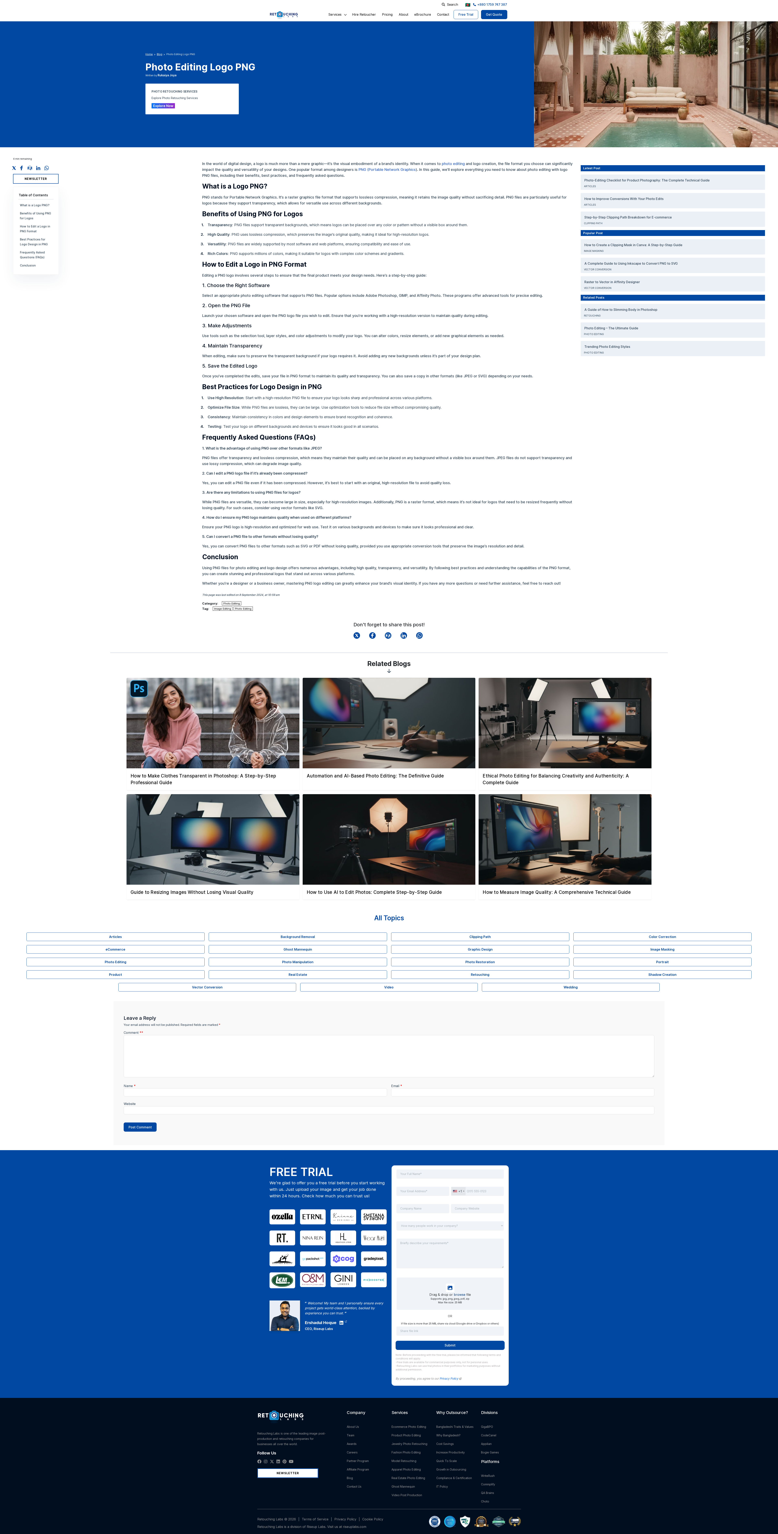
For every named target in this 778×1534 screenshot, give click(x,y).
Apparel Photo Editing (406, 1469)
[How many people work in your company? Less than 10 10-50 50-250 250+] (450, 1228)
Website (130, 1104)
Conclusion (28, 265)
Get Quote (494, 14)
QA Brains (487, 1493)
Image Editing (222, 608)
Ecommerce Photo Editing (409, 1426)
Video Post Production (407, 1495)
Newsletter (36, 178)
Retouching (592, 315)
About (403, 14)
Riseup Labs (323, 1329)
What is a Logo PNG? (34, 205)
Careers (352, 1452)
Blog (159, 54)
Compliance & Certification (454, 1478)
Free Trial (465, 14)
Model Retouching (404, 1461)
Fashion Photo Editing (406, 1452)
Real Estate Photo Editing (408, 1478)
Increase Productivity (450, 1452)
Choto (485, 1501)
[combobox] (458, 1191)
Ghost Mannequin (403, 1486)
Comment (133, 1033)
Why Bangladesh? (448, 1435)
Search (452, 4)
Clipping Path (593, 223)
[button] (335, 14)
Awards (352, 1444)
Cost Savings (445, 1444)
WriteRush (488, 1475)
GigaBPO (487, 1426)
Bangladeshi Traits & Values (455, 1426)
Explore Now (163, 106)
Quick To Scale (446, 1461)
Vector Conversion (598, 269)
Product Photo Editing (406, 1435)
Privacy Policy (449, 1378)
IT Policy (442, 1486)
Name (130, 1086)
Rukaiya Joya (167, 75)
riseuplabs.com (354, 1527)
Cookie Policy (372, 1519)
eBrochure (422, 14)
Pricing (387, 14)
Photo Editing (231, 603)
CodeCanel (488, 1435)
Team (350, 1435)
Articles (590, 186)
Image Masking (594, 250)
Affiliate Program (358, 1469)
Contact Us (354, 1486)
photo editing (453, 164)
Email (396, 1086)
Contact (443, 14)
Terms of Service (315, 1519)
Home (149, 54)
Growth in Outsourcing (451, 1469)
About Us (353, 1426)
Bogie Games (490, 1452)
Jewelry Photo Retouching (410, 1444)
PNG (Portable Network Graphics (387, 169)
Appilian (486, 1444)
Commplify (488, 1484)
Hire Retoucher (364, 14)
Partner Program (358, 1461)
